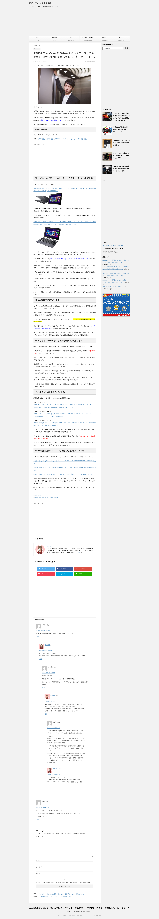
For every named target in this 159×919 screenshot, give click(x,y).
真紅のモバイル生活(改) (40, 3)
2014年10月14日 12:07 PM (46, 650)
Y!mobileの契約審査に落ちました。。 (113, 286)
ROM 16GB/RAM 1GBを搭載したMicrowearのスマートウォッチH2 (121, 168)
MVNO (121, 37)
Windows (43, 497)
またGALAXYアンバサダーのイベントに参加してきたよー (56, 896)
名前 (38, 860)
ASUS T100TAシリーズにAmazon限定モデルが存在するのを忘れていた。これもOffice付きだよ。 (63, 474)
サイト (38, 873)
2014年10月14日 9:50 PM (53, 774)
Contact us (121, 40)
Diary (37, 37)
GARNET (47, 645)
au (71, 37)
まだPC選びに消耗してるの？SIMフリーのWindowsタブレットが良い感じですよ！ (63, 139)
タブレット (50, 497)
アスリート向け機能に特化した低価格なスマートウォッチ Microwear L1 (121, 155)
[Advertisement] (79, 22)
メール (39, 867)
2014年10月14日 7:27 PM (53, 728)
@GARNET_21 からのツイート (113, 245)
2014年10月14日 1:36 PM (48, 673)
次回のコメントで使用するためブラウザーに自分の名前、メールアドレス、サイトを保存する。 (64, 882)
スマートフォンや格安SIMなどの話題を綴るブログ (79, 911)
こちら (78, 552)
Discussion (71, 40)
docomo (54, 37)
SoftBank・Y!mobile (87, 37)
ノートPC (56, 497)
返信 (38, 636)
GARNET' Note (88, 40)
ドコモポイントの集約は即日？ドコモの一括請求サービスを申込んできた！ (62, 894)
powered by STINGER (95, 916)
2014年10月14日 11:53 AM (43, 630)
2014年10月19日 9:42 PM (42, 807)
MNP (38, 40)
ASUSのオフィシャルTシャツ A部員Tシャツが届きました (121, 142)
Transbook (38, 497)
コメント (39, 837)
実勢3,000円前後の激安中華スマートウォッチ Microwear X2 (121, 129)
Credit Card (104, 40)
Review (54, 40)
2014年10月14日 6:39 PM (51, 701)
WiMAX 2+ (104, 37)
